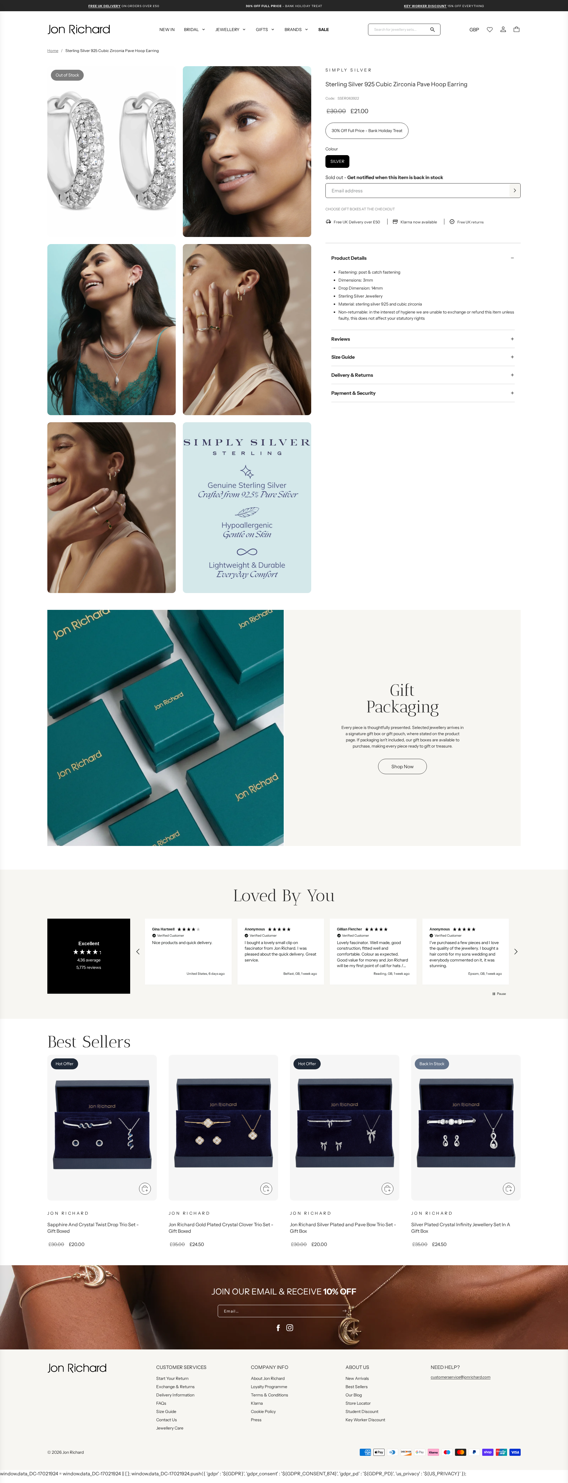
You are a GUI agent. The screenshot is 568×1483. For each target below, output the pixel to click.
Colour (331, 149)
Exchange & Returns (175, 1386)
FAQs (161, 1403)
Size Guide (343, 357)
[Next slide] (509, 1133)
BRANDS (293, 29)
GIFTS (262, 29)
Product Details (349, 258)
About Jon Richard (268, 1378)
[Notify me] (514, 190)
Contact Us (166, 1419)
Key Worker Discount (365, 1419)
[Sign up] (344, 1311)
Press (256, 1419)
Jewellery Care (169, 1428)
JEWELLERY (227, 29)
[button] (138, 952)
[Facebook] (278, 1327)
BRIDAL (191, 29)
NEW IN (167, 29)
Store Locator (358, 1403)
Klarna (257, 1403)
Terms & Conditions (269, 1395)
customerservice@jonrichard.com (460, 1377)
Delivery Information (175, 1395)
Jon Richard (73, 1452)
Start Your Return (172, 1378)
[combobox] (400, 29)
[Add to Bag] (145, 1189)
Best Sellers (357, 1386)
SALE (323, 29)
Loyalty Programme (269, 1386)
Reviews (340, 339)
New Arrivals (357, 1378)
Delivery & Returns (352, 375)
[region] (327, 951)
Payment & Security (353, 393)
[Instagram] (289, 1327)
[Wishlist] (489, 29)
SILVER (337, 161)
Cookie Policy (263, 1411)
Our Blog (354, 1395)
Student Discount (362, 1411)
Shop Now (402, 766)
